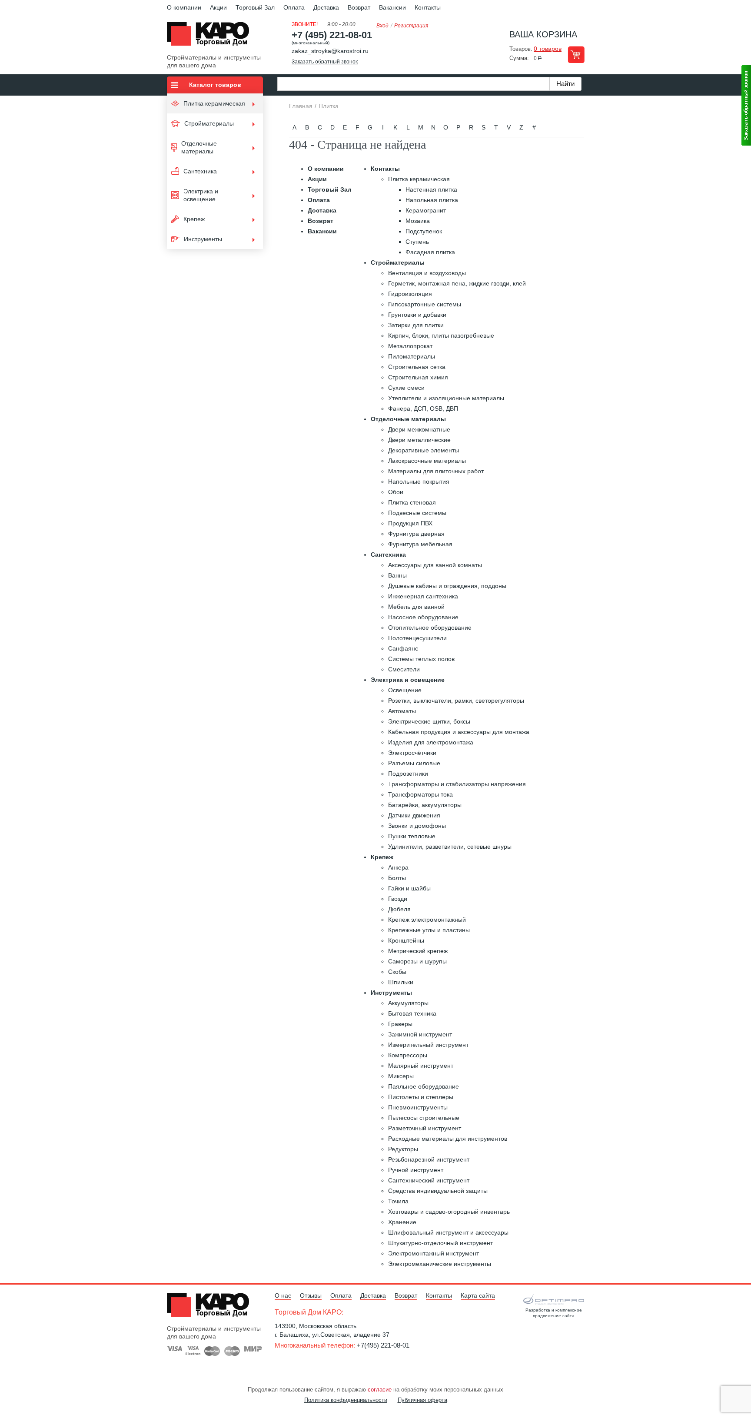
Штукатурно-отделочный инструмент (440, 1242)
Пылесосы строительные (423, 1117)
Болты (397, 877)
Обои (395, 491)
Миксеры (401, 1076)
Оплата (294, 7)
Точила (398, 1201)
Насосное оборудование (423, 617)
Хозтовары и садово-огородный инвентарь (449, 1211)
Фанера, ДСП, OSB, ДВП (423, 408)
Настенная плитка (431, 189)
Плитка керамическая (419, 179)
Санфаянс (403, 648)
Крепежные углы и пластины (429, 930)
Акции (218, 7)
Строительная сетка (416, 366)
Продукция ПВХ (410, 523)
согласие (380, 1389)
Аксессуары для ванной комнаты (435, 564)
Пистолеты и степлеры (420, 1096)
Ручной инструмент (415, 1169)
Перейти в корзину (576, 54)
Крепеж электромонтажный (427, 919)
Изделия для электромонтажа (430, 742)
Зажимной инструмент (420, 1034)
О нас (283, 1295)
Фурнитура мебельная (420, 544)
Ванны (397, 575)
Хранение (402, 1222)
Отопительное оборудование (430, 627)
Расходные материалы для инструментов (447, 1138)
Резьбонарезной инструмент (428, 1159)
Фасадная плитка (430, 252)
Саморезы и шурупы (417, 961)
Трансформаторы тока (420, 794)
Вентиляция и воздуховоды (427, 272)
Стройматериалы (398, 262)
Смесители (404, 669)
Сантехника (388, 554)
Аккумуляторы (408, 1003)
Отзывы (311, 1295)
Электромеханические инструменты (439, 1263)
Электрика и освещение (408, 679)
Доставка (326, 7)
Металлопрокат (410, 345)
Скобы (397, 971)
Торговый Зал (255, 7)
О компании (184, 7)
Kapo (211, 36)
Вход (382, 26)
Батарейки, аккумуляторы (425, 804)
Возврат (359, 7)
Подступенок (423, 231)
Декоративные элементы (423, 450)
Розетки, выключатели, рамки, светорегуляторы (456, 700)
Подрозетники (408, 773)
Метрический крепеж (418, 950)
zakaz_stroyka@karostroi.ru (330, 50)
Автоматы (402, 710)
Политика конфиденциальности (345, 1400)
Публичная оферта (422, 1400)
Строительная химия (418, 377)
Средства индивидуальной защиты (438, 1190)
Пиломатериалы (411, 356)
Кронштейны (406, 940)
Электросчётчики (412, 752)
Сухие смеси (406, 387)
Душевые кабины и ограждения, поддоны (447, 585)
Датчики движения (414, 815)
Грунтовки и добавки (417, 314)
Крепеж (382, 856)
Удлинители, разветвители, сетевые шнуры (450, 846)
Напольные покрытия (418, 481)
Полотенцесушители (417, 637)
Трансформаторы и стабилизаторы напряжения (457, 783)
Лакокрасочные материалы (427, 460)
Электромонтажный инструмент (433, 1253)
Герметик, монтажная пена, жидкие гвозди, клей (457, 283)
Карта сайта (478, 1295)
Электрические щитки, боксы (429, 721)
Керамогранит (425, 210)
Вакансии (392, 7)
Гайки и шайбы (409, 888)
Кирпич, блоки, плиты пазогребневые (441, 335)
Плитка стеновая (412, 502)
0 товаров (548, 48)
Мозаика (417, 220)
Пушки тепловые (411, 836)
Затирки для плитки (416, 325)
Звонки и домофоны (417, 825)
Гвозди (397, 898)
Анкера (398, 867)
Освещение (405, 690)
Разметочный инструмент (424, 1128)
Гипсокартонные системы (424, 304)
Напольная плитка (431, 199)
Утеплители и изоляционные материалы (446, 398)
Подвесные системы (417, 512)
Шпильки (400, 982)
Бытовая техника (412, 1013)
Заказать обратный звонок (325, 62)
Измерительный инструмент (428, 1044)
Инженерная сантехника (423, 596)
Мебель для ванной (416, 606)
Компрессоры (407, 1055)
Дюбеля (399, 909)
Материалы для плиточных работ (436, 471)
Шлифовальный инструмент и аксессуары (448, 1232)
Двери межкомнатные (419, 429)
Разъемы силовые (414, 763)
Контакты (428, 7)
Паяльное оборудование (423, 1086)
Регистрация (411, 26)
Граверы (400, 1023)
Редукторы (403, 1149)
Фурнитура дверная (416, 533)
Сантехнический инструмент (428, 1180)
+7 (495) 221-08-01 (332, 35)
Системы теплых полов (421, 658)
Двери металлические (419, 439)
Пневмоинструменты (418, 1107)
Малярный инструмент (420, 1065)
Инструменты (391, 992)
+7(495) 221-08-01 (383, 1345)
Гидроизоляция (410, 293)
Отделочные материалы (408, 418)
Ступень (417, 241)
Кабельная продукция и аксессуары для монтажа (458, 731)
